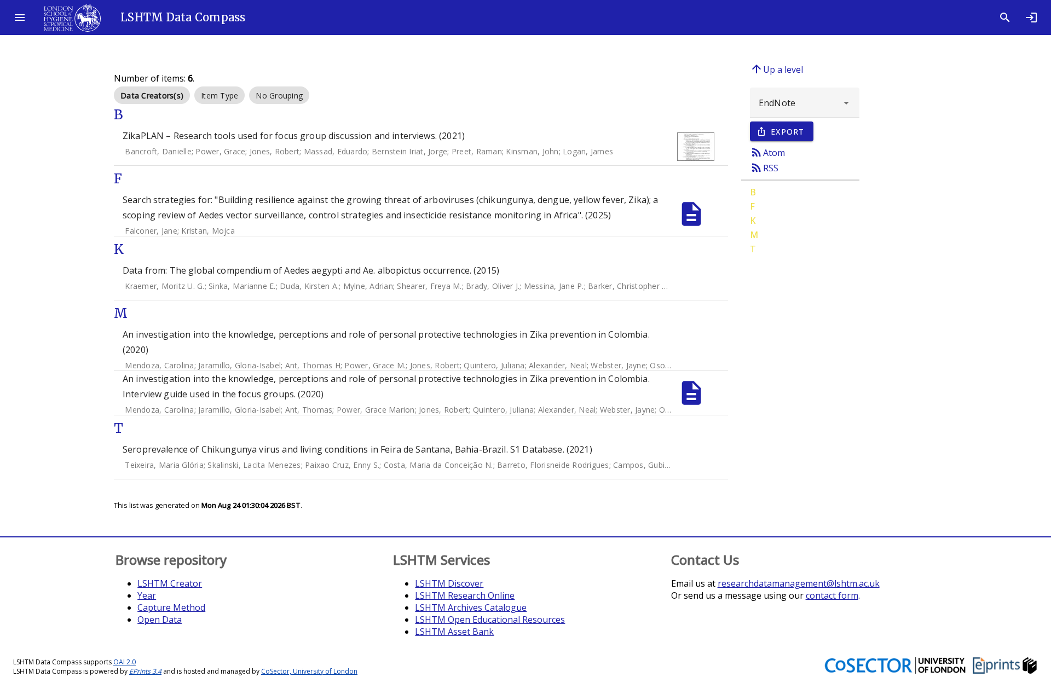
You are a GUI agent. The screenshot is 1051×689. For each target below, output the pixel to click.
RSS (764, 167)
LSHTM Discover (449, 583)
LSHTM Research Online (465, 595)
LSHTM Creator (169, 583)
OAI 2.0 (124, 662)
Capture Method (171, 607)
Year (146, 595)
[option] (152, 95)
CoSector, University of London (309, 671)
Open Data (159, 619)
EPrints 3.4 (145, 671)
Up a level (776, 69)
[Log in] (1031, 17)
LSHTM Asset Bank (454, 632)
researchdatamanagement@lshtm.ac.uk (799, 583)
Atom (767, 152)
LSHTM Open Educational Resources (490, 619)
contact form (832, 595)
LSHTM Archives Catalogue (471, 607)
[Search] (1005, 17)
